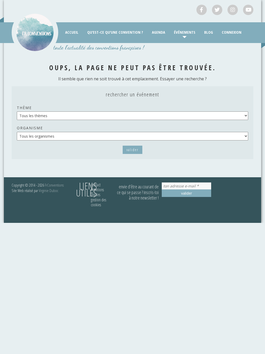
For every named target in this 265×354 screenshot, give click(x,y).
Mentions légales (97, 192)
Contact (96, 185)
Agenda (158, 32)
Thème (24, 107)
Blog (208, 32)
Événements (184, 32)
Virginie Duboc (48, 190)
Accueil (71, 32)
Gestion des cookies (98, 202)
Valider (132, 149)
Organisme (30, 127)
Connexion (231, 32)
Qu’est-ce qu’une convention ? (115, 32)
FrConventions (54, 185)
